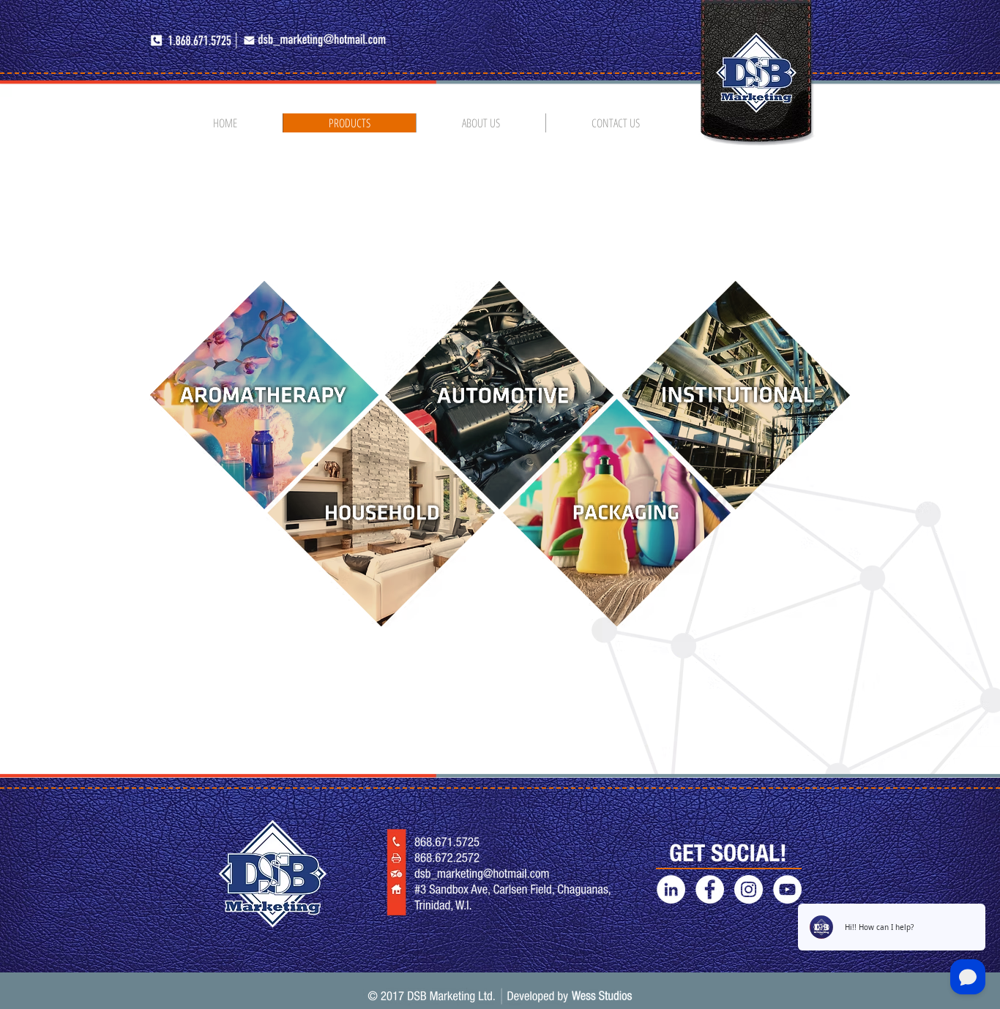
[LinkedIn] (671, 889)
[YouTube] (787, 889)
